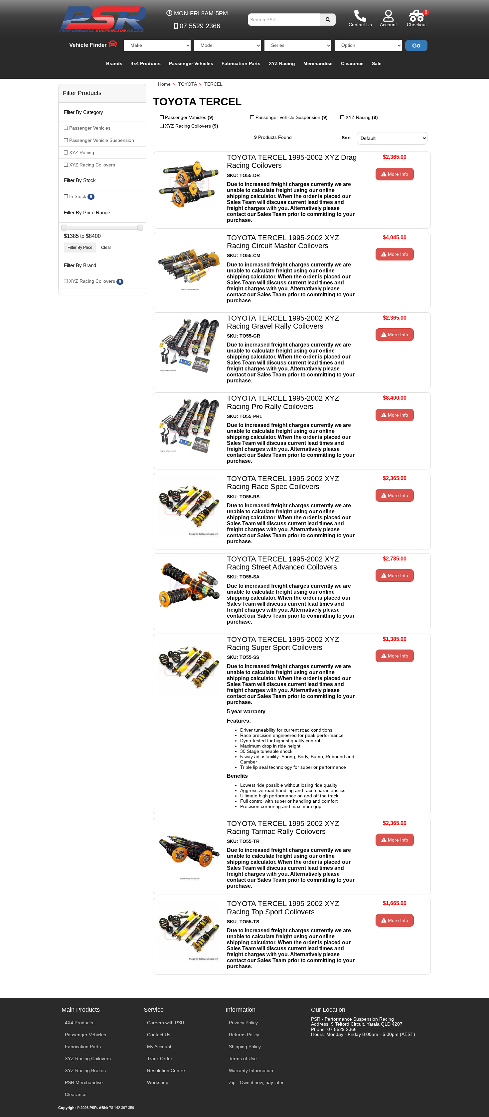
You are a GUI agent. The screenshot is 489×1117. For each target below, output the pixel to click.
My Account (159, 1046)
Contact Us (158, 1034)
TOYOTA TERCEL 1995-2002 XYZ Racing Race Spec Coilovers (283, 482)
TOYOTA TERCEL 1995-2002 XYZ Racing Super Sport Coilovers (283, 643)
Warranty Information (251, 1070)
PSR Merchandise (84, 1082)
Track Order (159, 1058)
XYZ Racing (282, 63)
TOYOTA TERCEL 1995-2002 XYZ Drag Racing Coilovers (292, 161)
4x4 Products (146, 63)
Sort (346, 137)
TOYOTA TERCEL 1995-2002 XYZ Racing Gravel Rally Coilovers (283, 322)
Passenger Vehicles (191, 63)
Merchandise (318, 63)
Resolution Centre (166, 1070)
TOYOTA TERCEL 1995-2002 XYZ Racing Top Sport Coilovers (283, 907)
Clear (106, 247)
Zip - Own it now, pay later (256, 1082)
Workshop (157, 1082)
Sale (377, 63)
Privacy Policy (243, 1022)
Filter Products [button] (82, 93)
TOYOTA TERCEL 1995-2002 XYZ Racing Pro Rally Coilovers (283, 402)
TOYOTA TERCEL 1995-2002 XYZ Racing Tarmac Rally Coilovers (283, 827)
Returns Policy (244, 1034)
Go (416, 45)
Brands (114, 63)
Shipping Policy (245, 1046)
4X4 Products (79, 1022)
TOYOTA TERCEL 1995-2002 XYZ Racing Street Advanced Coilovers (283, 563)
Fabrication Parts (241, 63)
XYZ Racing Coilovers (88, 1058)
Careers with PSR (165, 1022)
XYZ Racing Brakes (85, 1070)
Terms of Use (243, 1058)
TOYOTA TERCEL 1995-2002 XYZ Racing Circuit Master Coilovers (283, 242)
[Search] (328, 19)
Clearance (352, 63)
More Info (397, 174)
